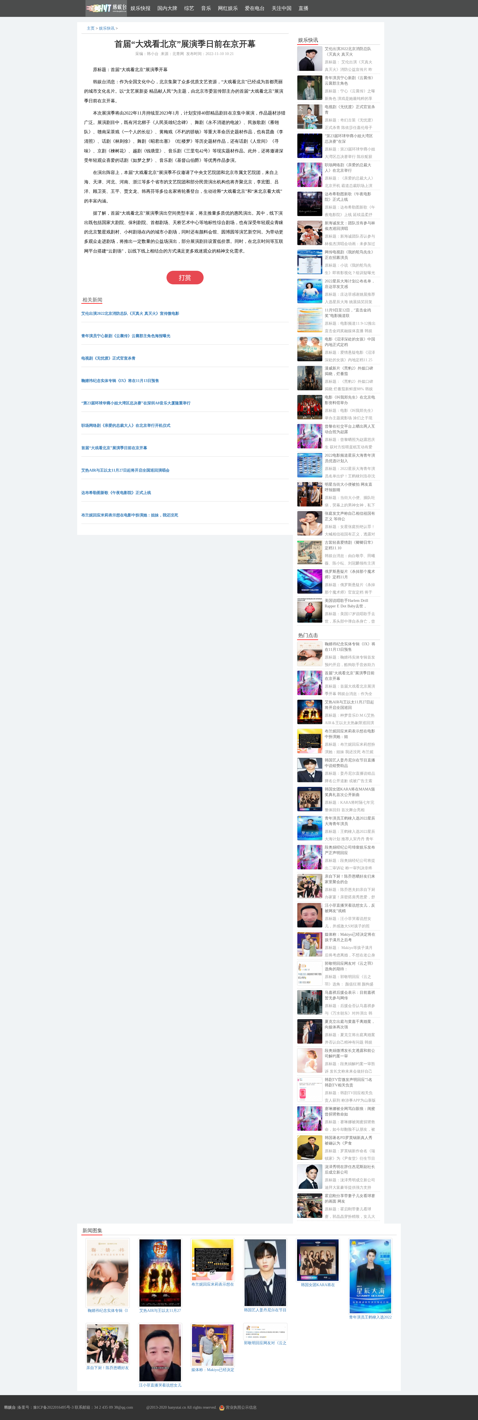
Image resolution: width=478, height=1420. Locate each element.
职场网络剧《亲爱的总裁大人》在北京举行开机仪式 (125, 425)
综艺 (189, 8)
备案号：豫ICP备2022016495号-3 (46, 1407)
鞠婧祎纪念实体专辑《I (108, 1311)
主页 (91, 28)
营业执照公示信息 (241, 1407)
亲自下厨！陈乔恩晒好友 (107, 1368)
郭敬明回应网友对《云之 (265, 1343)
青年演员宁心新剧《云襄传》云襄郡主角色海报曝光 (125, 336)
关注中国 (282, 8)
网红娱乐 (228, 8)
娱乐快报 (140, 8)
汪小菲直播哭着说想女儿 (160, 1385)
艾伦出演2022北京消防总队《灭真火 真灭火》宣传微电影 (130, 313)
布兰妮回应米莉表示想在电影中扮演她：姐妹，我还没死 (129, 515)
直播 (303, 8)
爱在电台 (255, 8)
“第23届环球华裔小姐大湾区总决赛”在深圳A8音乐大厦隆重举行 (136, 403)
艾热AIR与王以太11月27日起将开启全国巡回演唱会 (125, 470)
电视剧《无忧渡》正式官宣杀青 (108, 358)
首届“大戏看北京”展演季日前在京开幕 (114, 448)
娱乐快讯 (107, 28)
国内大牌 (167, 8)
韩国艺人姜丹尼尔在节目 (265, 1310)
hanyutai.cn (177, 1407)
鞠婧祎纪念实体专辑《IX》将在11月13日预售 (120, 381)
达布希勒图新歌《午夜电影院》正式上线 (116, 493)
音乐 (206, 8)
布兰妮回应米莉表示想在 (212, 1284)
